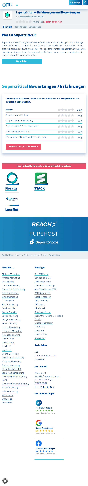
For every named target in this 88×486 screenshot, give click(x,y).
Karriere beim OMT (43, 278)
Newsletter (39, 338)
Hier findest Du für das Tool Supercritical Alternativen (44, 166)
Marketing (7, 350)
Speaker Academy (42, 297)
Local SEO (6, 346)
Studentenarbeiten (43, 323)
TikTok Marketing (10, 387)
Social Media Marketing (13, 373)
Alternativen (35, 27)
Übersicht (7, 27)
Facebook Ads (8, 308)
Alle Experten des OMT (45, 289)
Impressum (39, 359)
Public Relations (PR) (11, 369)
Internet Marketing (11, 335)
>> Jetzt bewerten (52, 21)
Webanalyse (7, 395)
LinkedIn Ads (8, 342)
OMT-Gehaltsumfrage (44, 285)
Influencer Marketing (12, 331)
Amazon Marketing (11, 278)
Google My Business (11, 319)
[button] (5, 481)
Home (18, 255)
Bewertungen (20, 27)
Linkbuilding (8, 338)
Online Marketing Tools (35, 255)
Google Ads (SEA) (10, 316)
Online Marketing (10, 354)
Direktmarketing (10, 297)
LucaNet (12, 209)
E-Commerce (8, 300)
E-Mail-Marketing (10, 304)
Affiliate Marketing (11, 274)
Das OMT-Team (41, 274)
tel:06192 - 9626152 (43, 379)
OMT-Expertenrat (42, 281)
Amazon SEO (8, 281)
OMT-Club (39, 330)
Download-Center (42, 312)
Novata (11, 188)
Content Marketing (11, 285)
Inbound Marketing (11, 327)
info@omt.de (40, 382)
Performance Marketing (13, 357)
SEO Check (39, 304)
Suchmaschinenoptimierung (15, 383)
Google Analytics (9, 312)
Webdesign (7, 399)
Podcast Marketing (11, 365)
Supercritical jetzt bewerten (23, 146)
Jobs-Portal (39, 308)
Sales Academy (41, 300)
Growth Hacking (9, 323)
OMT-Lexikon (40, 334)
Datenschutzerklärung (45, 355)
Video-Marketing (10, 391)
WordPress (7, 402)
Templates (39, 326)
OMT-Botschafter (42, 293)
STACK (39, 188)
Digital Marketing (10, 293)
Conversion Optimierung (13, 289)
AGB (36, 351)
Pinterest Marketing (11, 361)
